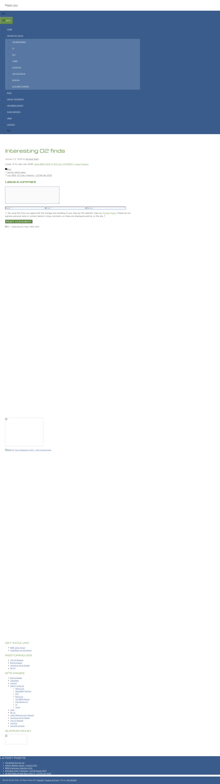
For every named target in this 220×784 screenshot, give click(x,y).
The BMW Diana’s (19, 42)
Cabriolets (14, 680)
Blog (9, 93)
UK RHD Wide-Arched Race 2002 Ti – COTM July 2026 (28, 773)
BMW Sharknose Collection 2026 (18, 768)
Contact (11, 125)
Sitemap (40, 780)
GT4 (13, 55)
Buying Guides (16, 663)
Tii (13, 48)
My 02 (13, 668)
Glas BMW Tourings (20, 86)
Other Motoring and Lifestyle (22, 715)
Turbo (15, 61)
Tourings (13, 723)
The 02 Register (16, 660)
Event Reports (13, 112)
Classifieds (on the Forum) (21, 650)
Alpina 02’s (16, 67)
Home (9, 29)
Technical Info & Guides (20, 665)
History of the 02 (15, 36)
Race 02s (15, 80)
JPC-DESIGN (72, 780)
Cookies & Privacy (52, 780)
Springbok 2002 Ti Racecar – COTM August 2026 (25, 771)
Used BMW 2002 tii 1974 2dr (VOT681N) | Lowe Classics (61, 164)
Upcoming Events (15, 106)
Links (9, 118)
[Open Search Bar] (3, 14)
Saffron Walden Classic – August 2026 (21, 765)
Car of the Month (15, 99)
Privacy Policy (109, 213)
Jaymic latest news (16, 172)
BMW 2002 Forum (17, 648)
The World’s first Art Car (15, 763)
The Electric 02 (18, 74)
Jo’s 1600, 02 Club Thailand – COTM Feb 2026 (29, 175)
